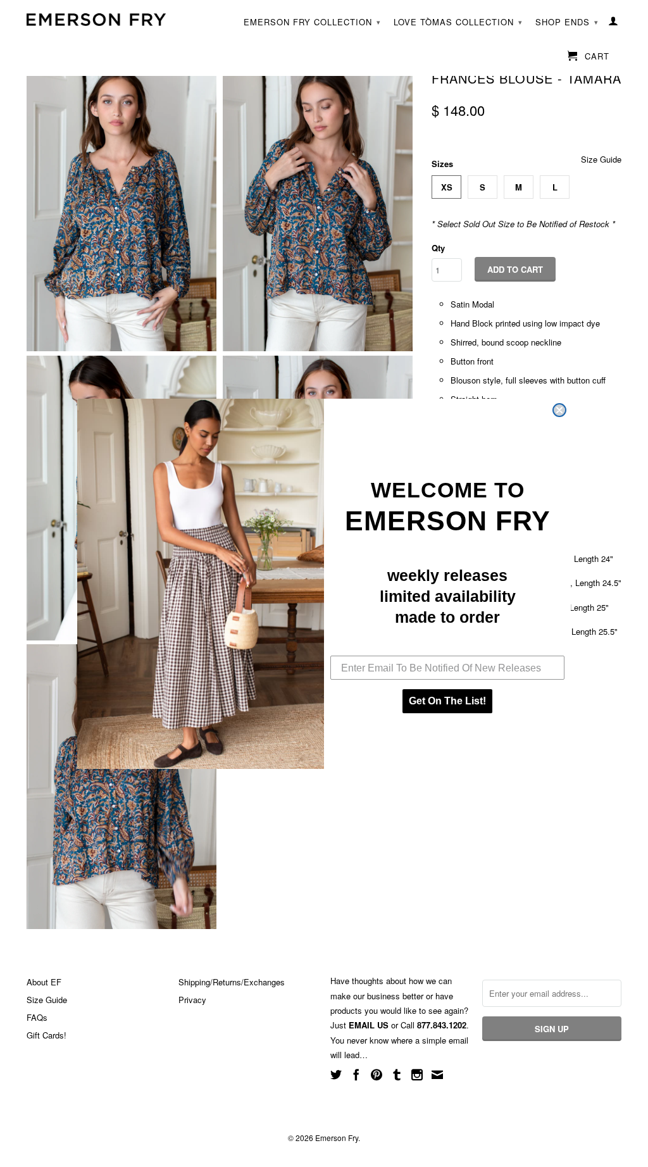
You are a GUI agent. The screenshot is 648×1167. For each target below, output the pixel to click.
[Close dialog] (559, 410)
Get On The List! (447, 701)
